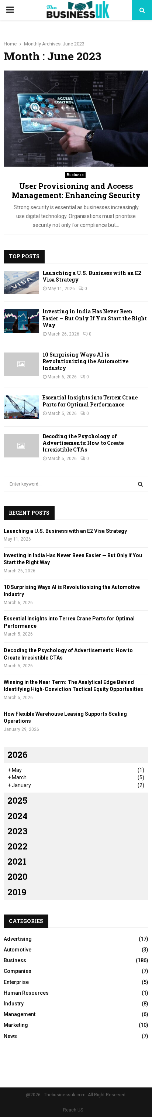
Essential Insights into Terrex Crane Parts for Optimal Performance (90, 401)
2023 (17, 831)
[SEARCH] (140, 484)
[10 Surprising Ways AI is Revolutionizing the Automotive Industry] (21, 364)
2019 (16, 892)
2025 (17, 800)
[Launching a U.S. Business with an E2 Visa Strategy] (21, 282)
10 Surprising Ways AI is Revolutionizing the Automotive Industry (85, 361)
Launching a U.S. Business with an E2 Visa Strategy (91, 276)
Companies (17, 971)
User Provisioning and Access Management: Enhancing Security (76, 190)
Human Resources (26, 993)
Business (75, 175)
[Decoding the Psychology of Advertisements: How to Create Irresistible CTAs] (21, 445)
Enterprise (16, 982)
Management (19, 1014)
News (10, 1036)
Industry (14, 1004)
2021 (17, 861)
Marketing (16, 1025)
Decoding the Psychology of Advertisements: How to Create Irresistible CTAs (83, 443)
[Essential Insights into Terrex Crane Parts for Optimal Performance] (21, 407)
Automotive (17, 950)
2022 (17, 846)
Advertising (18, 939)
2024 (17, 816)
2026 (17, 754)
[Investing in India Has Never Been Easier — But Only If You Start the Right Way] (21, 321)
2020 (17, 876)
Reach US (73, 1110)
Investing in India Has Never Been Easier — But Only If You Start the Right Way (94, 318)
